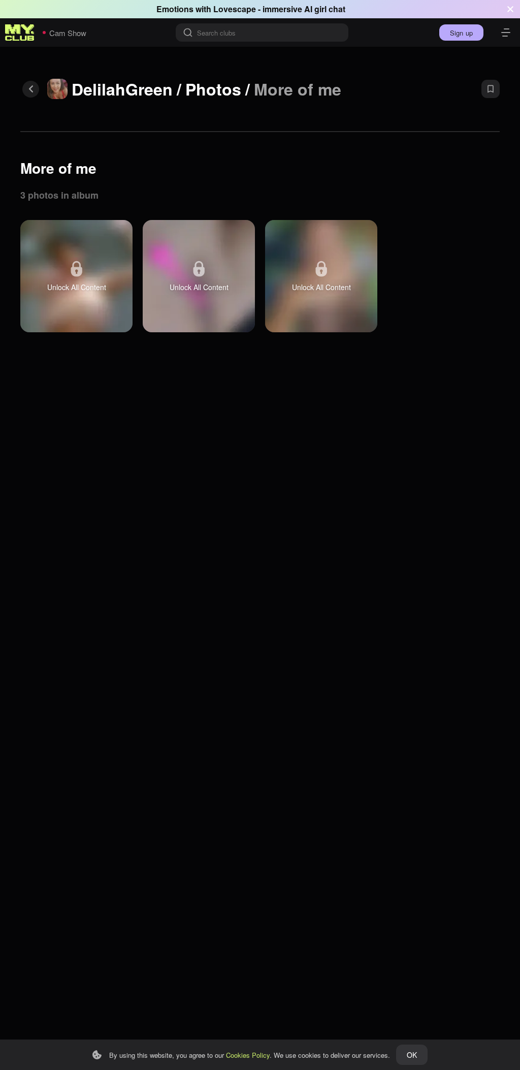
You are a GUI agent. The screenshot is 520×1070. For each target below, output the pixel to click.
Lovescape (234, 9)
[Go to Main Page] (20, 32)
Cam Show (67, 32)
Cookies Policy (248, 1055)
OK (412, 1055)
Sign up (461, 33)
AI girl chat (324, 9)
